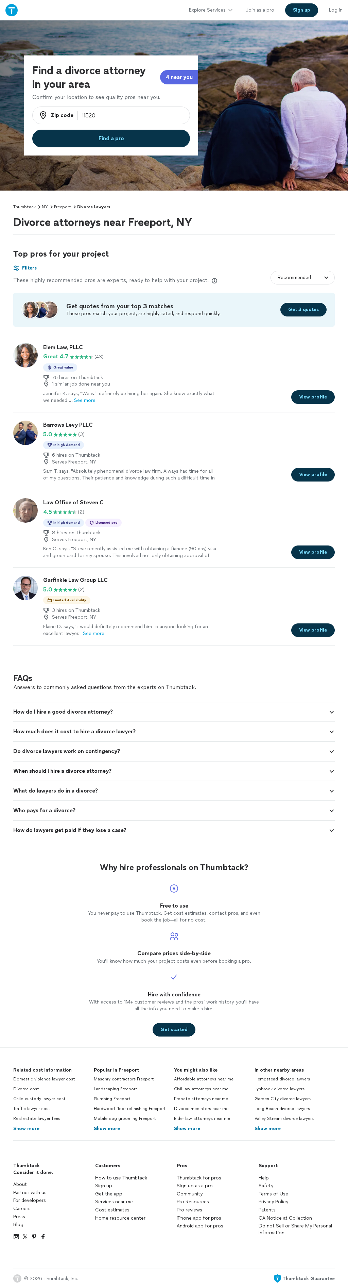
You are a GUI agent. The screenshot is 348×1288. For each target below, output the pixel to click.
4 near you (179, 77)
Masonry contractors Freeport (124, 1079)
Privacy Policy (273, 1202)
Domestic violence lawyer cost (44, 1079)
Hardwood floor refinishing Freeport (130, 1108)
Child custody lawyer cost (39, 1098)
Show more (26, 1128)
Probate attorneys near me (201, 1098)
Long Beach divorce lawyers (282, 1108)
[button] (174, 711)
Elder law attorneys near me (202, 1118)
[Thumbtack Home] (11, 10)
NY (45, 207)
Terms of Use (273, 1194)
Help (264, 1178)
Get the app (108, 1194)
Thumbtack (24, 207)
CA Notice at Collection (285, 1218)
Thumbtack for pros (199, 1178)
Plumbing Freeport (112, 1098)
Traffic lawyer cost (31, 1108)
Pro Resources (193, 1202)
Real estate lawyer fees (36, 1118)
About (20, 1184)
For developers (29, 1200)
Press (19, 1217)
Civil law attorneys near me (201, 1089)
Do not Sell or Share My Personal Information (295, 1229)
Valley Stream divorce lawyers (284, 1118)
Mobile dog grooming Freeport (125, 1118)
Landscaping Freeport (115, 1089)
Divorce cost (26, 1089)
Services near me (114, 1202)
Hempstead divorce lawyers (282, 1079)
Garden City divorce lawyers (283, 1098)
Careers (22, 1208)
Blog (18, 1224)
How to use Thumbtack (121, 1178)
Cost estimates (112, 1210)
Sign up (103, 1186)
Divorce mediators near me (201, 1108)
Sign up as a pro (195, 1186)
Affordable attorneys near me (203, 1079)
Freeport (62, 207)
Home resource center (120, 1218)
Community (190, 1194)
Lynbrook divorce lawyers (279, 1089)
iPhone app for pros (199, 1218)
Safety (266, 1186)
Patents (267, 1210)
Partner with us (30, 1192)
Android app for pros (200, 1226)
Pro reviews (189, 1210)
